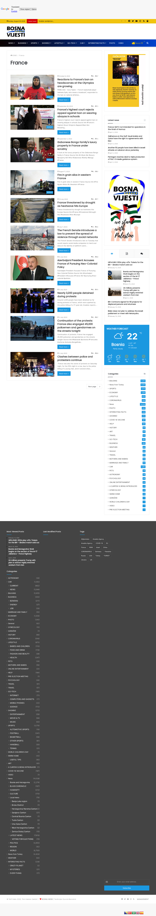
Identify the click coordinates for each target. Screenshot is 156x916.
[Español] (142, 913)
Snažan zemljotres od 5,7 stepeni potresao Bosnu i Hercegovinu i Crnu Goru (68, 21)
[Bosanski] (126, 913)
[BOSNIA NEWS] (16, 31)
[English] (138, 913)
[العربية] (134, 913)
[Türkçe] (130, 913)
